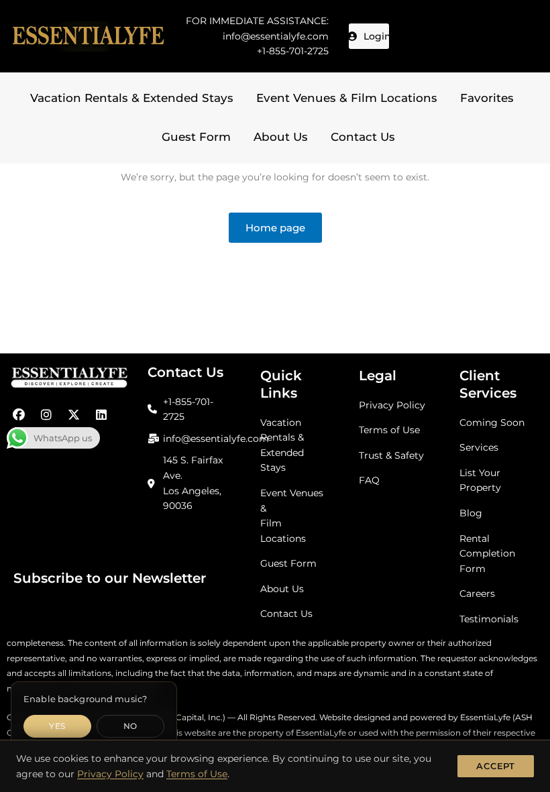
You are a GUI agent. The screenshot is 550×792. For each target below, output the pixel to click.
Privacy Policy (110, 774)
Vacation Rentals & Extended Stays (131, 98)
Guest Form (196, 137)
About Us (281, 137)
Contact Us (363, 137)
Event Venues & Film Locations (346, 98)
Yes (57, 726)
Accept (495, 765)
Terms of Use (196, 774)
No (130, 726)
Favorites (487, 98)
